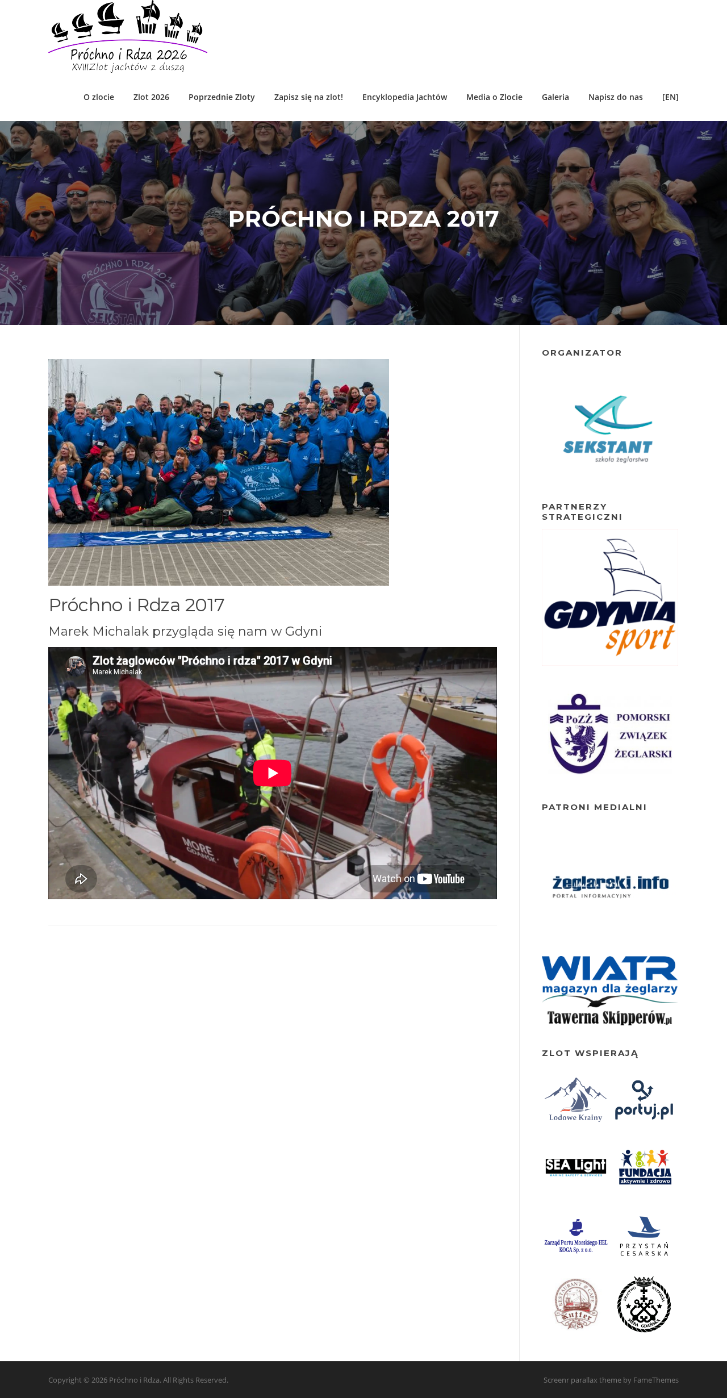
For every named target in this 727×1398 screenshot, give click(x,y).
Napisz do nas (615, 96)
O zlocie (98, 96)
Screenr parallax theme (582, 1380)
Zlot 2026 (151, 96)
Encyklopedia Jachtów (404, 96)
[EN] (670, 96)
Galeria (555, 96)
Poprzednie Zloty (222, 96)
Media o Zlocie (494, 96)
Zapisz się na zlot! (308, 96)
